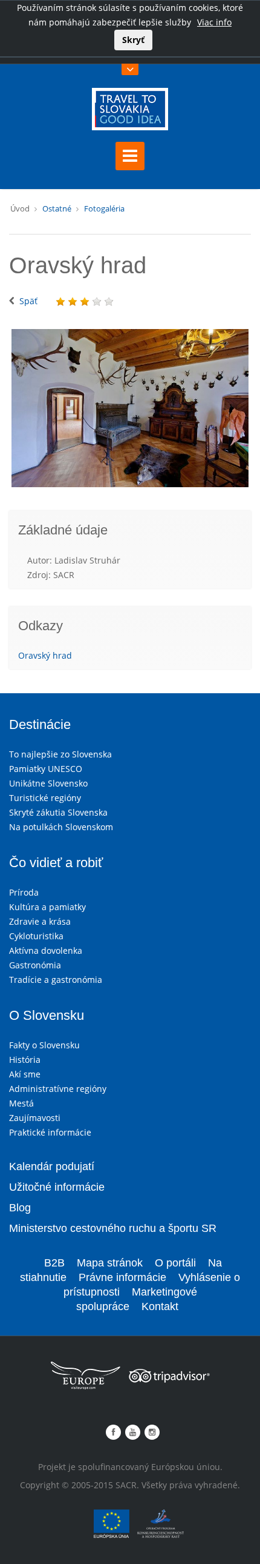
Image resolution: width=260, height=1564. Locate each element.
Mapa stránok (110, 1263)
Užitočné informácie (57, 1187)
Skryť (133, 39)
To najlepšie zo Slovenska (60, 754)
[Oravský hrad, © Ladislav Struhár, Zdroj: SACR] (130, 408)
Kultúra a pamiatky (47, 907)
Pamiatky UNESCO (45, 768)
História (25, 1059)
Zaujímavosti (34, 1117)
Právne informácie (122, 1277)
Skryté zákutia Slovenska (58, 812)
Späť (28, 301)
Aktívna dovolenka (45, 950)
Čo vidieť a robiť (56, 862)
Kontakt (159, 1306)
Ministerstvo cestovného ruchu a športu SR (112, 1228)
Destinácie (40, 724)
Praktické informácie (50, 1132)
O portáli (175, 1263)
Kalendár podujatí (51, 1166)
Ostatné (56, 208)
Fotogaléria (104, 208)
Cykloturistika (36, 936)
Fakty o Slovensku (44, 1045)
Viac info (214, 22)
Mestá (21, 1103)
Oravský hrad (45, 655)
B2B (54, 1263)
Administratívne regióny (57, 1088)
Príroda (24, 892)
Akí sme (25, 1074)
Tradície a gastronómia (55, 979)
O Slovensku (46, 1015)
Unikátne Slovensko (48, 783)
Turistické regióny (45, 798)
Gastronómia (35, 965)
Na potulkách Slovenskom (61, 827)
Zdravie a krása (40, 921)
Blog (20, 1208)
